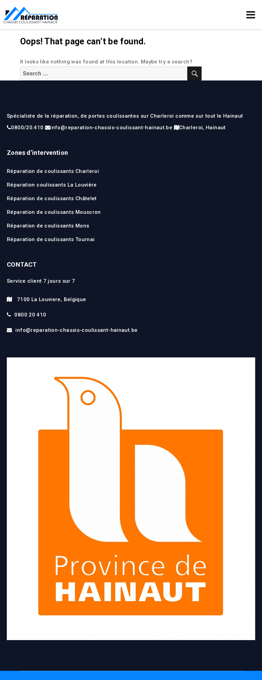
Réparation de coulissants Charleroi (53, 171)
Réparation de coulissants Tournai (50, 239)
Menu (251, 14)
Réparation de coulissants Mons (48, 226)
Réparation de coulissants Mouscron (54, 212)
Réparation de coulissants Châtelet (52, 198)
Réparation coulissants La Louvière (52, 185)
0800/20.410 (27, 127)
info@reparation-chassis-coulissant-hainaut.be (111, 127)
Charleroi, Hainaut (202, 127)
